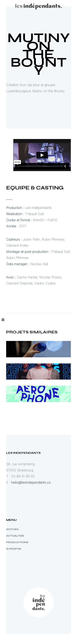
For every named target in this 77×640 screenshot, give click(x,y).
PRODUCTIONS (17, 542)
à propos (13, 549)
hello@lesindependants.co (31, 482)
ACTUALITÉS (15, 536)
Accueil (12, 529)
